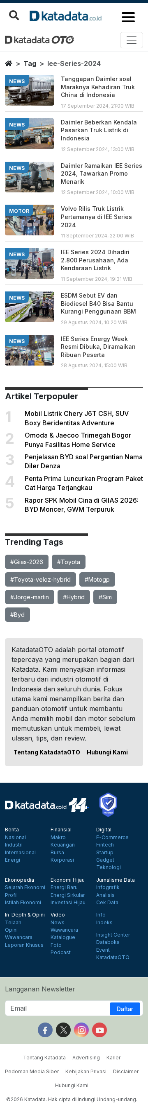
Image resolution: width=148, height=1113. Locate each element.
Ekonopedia (19, 880)
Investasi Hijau (68, 902)
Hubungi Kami (107, 752)
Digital (103, 830)
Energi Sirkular (68, 895)
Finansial (61, 830)
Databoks (108, 942)
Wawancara (18, 937)
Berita (12, 830)
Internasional (20, 853)
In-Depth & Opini (25, 915)
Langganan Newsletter (40, 989)
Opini (11, 930)
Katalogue (63, 937)
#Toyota (68, 561)
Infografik (108, 887)
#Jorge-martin (29, 597)
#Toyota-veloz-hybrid (40, 579)
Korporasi (62, 860)
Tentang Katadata (44, 1057)
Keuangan (63, 845)
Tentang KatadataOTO (47, 752)
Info (101, 915)
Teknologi (108, 867)
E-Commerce (112, 837)
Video (58, 915)
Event (103, 950)
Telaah (13, 923)
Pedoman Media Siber (32, 1071)
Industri (14, 845)
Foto (56, 945)
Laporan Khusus (24, 945)
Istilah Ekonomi (23, 902)
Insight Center (113, 935)
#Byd (17, 614)
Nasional (15, 837)
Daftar (125, 1008)
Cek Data (107, 902)
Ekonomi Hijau (68, 880)
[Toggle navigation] (131, 40)
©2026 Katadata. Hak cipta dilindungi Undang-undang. (71, 1099)
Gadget (105, 860)
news (17, 81)
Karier (113, 1057)
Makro (58, 837)
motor (19, 211)
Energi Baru (64, 887)
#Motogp (97, 579)
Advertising (86, 1057)
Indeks (104, 923)
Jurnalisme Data (115, 880)
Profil (11, 895)
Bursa (57, 853)
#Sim (105, 597)
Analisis (105, 895)
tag (29, 63)
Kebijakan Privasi (85, 1071)
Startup (104, 853)
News (58, 923)
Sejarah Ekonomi (25, 887)
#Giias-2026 (26, 561)
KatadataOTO (113, 957)
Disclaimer (126, 1071)
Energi (12, 860)
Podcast (61, 952)
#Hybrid (74, 597)
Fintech (105, 845)
